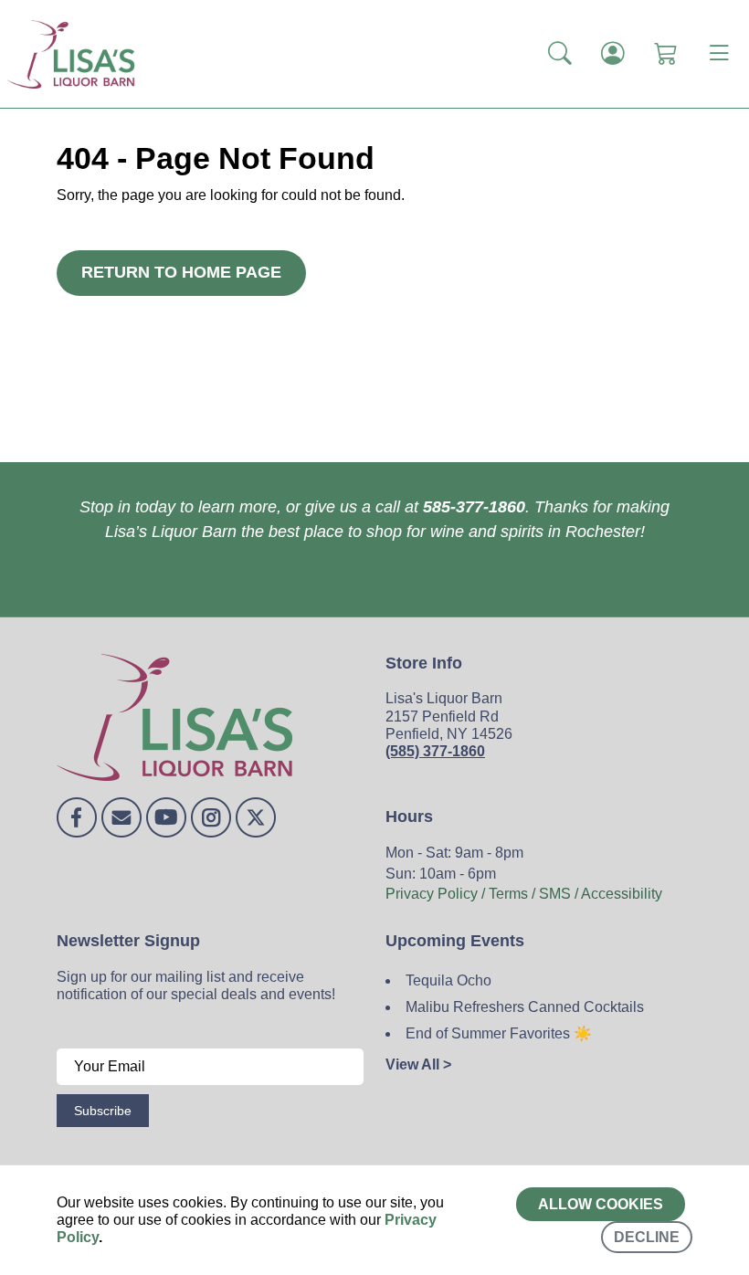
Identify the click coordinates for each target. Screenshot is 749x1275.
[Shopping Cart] (666, 54)
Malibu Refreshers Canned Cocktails (525, 1007)
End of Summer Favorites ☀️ (499, 1033)
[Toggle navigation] (719, 54)
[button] (560, 54)
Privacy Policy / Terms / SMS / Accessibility (523, 893)
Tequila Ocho (448, 980)
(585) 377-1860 (435, 751)
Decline (647, 1237)
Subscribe (103, 1110)
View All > (418, 1064)
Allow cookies (600, 1204)
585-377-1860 (474, 507)
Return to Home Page (181, 272)
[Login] (613, 54)
